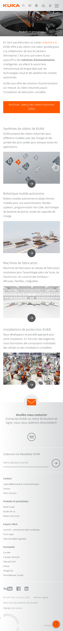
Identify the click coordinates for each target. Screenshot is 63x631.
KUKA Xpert (8, 534)
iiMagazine (8, 571)
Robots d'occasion (11, 516)
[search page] (23, 5)
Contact (6, 489)
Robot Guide (8, 507)
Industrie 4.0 (49, 42)
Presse (6, 566)
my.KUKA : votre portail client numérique (21, 530)
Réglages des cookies (12, 608)
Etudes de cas (9, 511)
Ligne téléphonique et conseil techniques (21, 484)
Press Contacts (10, 493)
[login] (43, 5)
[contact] (30, 5)
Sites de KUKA (9, 562)
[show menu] (56, 5)
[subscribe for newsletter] (56, 463)
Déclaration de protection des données (20, 603)
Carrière (6, 553)
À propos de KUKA (11, 557)
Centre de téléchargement (14, 539)
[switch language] (36, 5)
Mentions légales (40, 597)
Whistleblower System (13, 575)
